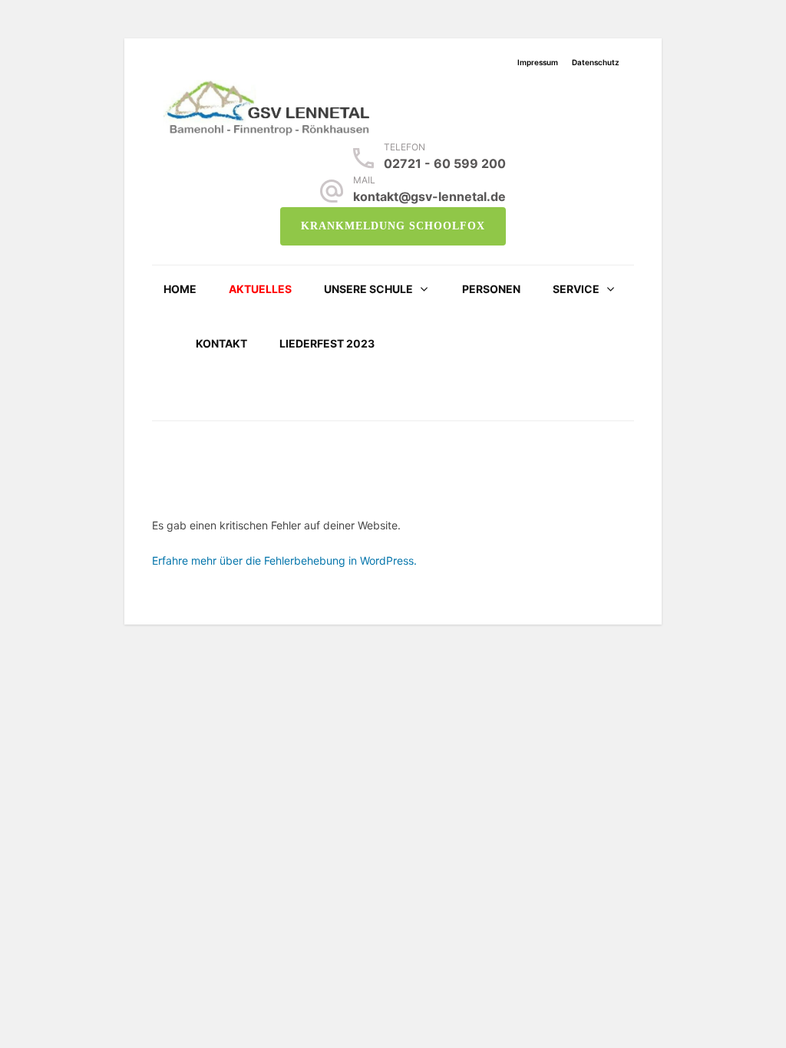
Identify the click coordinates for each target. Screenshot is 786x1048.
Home (179, 288)
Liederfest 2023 (327, 343)
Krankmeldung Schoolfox (393, 226)
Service (576, 288)
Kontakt (221, 343)
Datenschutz (595, 62)
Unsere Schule (368, 288)
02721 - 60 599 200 (445, 163)
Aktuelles (260, 288)
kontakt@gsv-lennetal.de (429, 196)
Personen (491, 288)
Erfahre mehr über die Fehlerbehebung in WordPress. (284, 560)
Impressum (537, 62)
